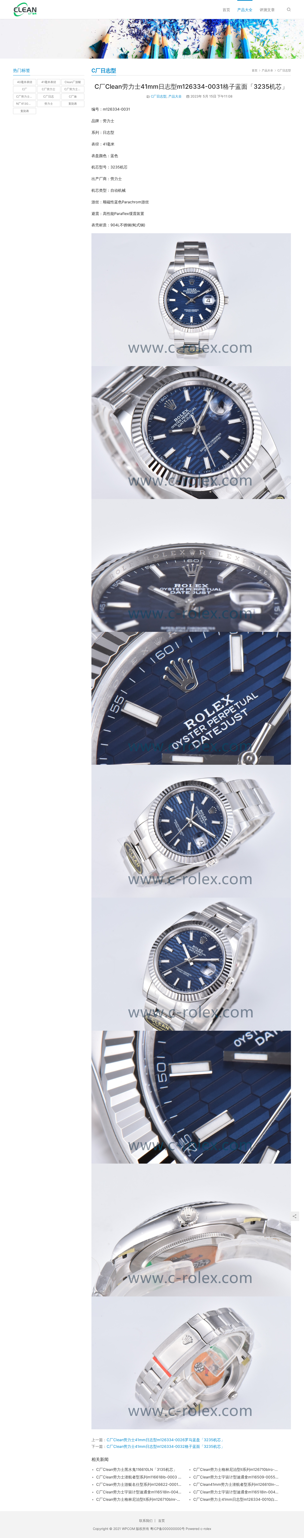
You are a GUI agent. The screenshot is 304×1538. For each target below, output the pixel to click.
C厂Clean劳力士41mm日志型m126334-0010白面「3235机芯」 (236, 1499)
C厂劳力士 (48, 89)
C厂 (24, 89)
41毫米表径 (48, 82)
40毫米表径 (24, 82)
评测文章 (267, 9)
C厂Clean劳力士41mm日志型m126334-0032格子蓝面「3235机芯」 (166, 1446)
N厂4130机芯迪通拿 (26, 103)
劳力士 (48, 103)
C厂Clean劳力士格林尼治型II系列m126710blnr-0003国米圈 (139, 1499)
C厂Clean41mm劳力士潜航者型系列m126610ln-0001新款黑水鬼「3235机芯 (236, 1484)
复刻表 (72, 103)
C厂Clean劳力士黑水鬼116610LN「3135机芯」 (136, 1469)
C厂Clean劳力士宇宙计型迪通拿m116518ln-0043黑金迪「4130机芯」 (139, 1492)
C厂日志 (48, 96)
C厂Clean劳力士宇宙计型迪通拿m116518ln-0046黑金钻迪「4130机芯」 (236, 1492)
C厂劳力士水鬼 (25, 96)
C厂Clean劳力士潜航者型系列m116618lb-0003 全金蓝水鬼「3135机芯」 (139, 1477)
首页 (226, 9)
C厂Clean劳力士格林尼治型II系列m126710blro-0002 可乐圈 (236, 1469)
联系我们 (145, 1521)
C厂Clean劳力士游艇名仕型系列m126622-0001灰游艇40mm (139, 1484)
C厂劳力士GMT (74, 89)
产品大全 (244, 9)
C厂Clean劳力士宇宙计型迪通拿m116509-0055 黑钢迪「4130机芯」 (236, 1477)
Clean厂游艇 (73, 82)
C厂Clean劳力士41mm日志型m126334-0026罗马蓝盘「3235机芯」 (166, 1439)
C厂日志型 (158, 96)
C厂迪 (73, 96)
